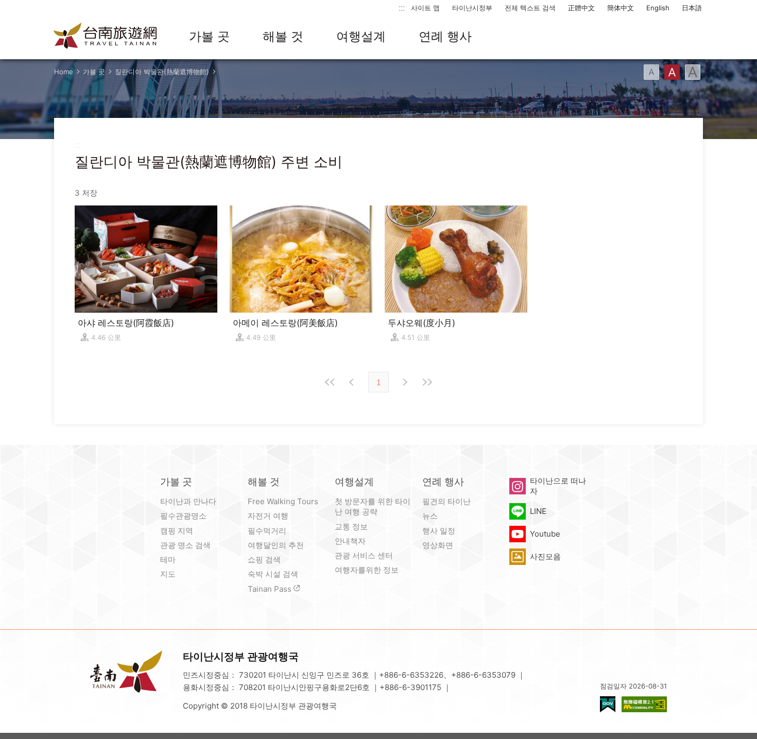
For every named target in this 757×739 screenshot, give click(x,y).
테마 (168, 559)
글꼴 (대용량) (692, 72)
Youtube (545, 534)
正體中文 (581, 8)
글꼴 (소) (651, 72)
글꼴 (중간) (672, 72)
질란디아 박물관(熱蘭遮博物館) (162, 71)
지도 (168, 574)
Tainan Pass (269, 589)
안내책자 (350, 541)
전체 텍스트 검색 (530, 8)
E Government (607, 704)
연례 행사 (445, 36)
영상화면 (437, 545)
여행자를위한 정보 (367, 570)
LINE (538, 511)
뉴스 (430, 516)
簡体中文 (620, 8)
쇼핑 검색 (264, 559)
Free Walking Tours (283, 501)
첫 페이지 (330, 382)
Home (63, 71)
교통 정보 (351, 526)
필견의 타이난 (446, 501)
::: (402, 7)
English (657, 8)
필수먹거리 (267, 531)
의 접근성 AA (644, 704)
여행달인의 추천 (276, 545)
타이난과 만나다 (188, 501)
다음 (404, 382)
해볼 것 (283, 36)
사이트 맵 (425, 8)
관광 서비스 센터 (364, 555)
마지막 (427, 382)
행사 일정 (438, 531)
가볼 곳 (209, 36)
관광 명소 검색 (185, 545)
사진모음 (545, 556)
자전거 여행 (268, 516)
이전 (352, 382)
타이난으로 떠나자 (558, 486)
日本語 (692, 8)
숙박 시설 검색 (273, 574)
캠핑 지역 (176, 531)
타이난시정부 (472, 8)
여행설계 (361, 36)
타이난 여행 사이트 (105, 37)
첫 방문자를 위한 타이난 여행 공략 (372, 506)
